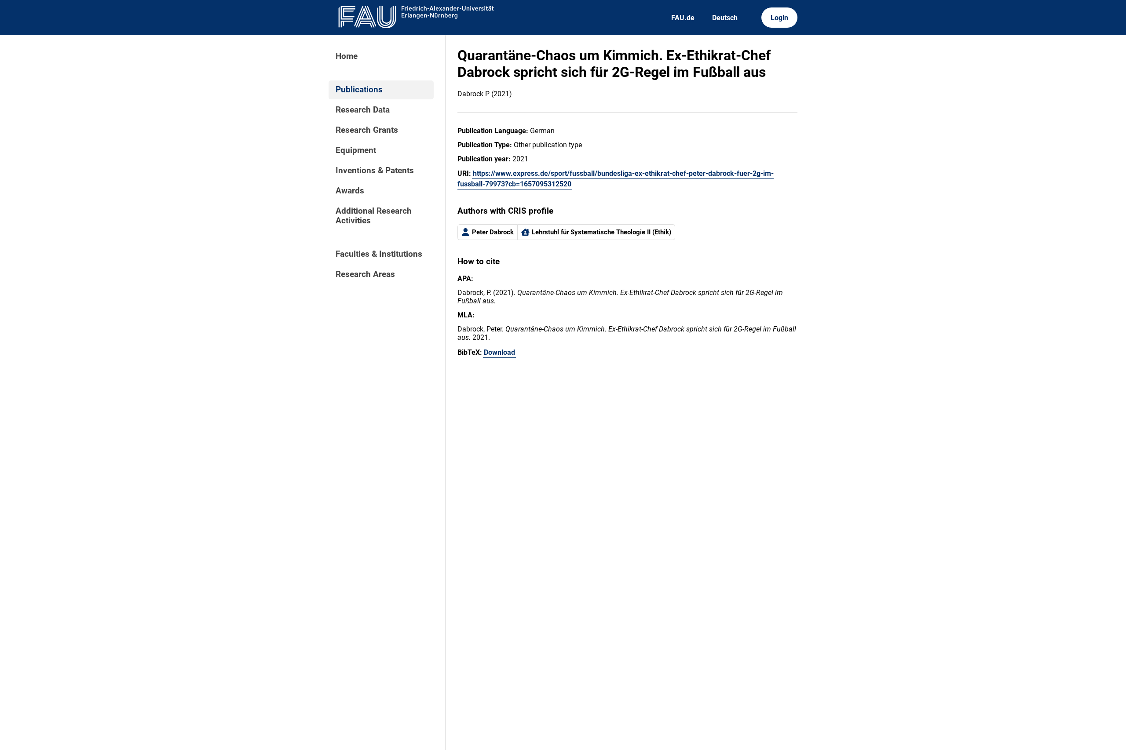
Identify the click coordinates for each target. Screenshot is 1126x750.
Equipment (356, 150)
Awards (350, 191)
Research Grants (367, 130)
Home (347, 56)
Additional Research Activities (374, 216)
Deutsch (725, 18)
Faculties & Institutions (379, 254)
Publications (359, 90)
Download (499, 352)
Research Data (363, 110)
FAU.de (683, 18)
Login (779, 18)
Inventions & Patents (375, 170)
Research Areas (365, 274)
